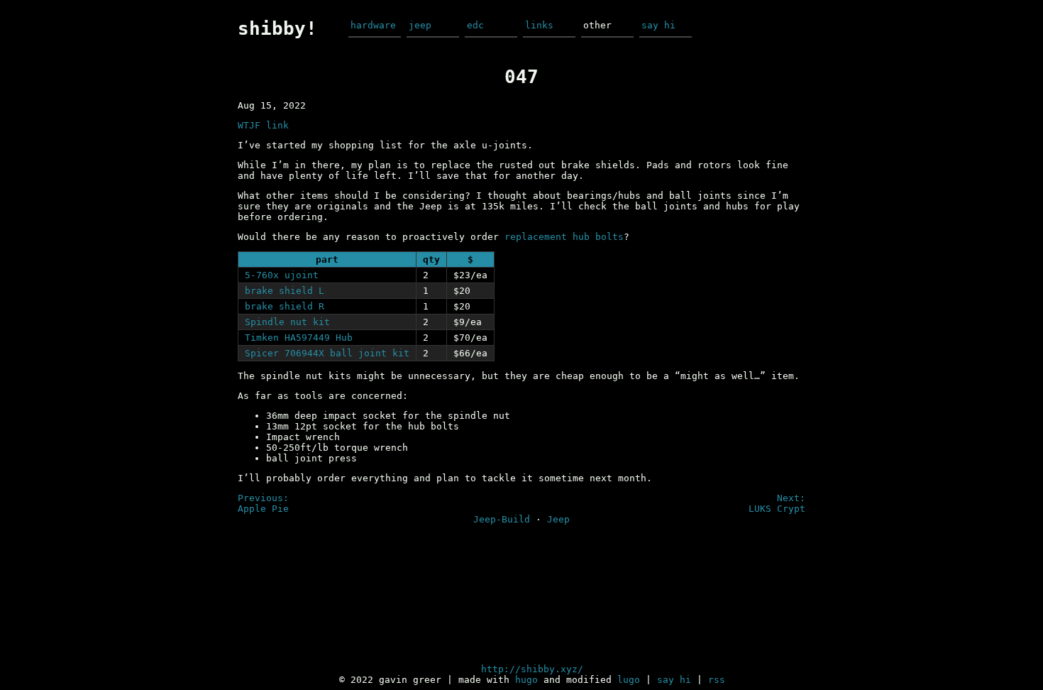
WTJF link (263, 125)
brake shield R (284, 306)
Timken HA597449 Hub (299, 337)
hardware (373, 25)
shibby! (277, 28)
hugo (526, 679)
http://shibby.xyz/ (532, 669)
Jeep (558, 519)
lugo (628, 679)
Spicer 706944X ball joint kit (327, 353)
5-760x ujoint (282, 275)
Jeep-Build (501, 519)
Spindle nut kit (287, 322)
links (539, 25)
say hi (658, 25)
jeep (420, 25)
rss (716, 679)
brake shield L (284, 290)
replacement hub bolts (564, 236)
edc (475, 25)
